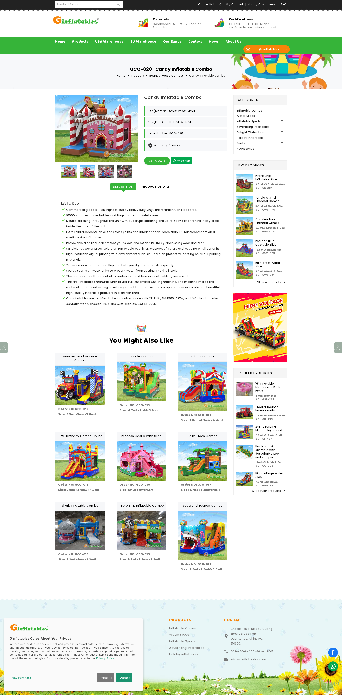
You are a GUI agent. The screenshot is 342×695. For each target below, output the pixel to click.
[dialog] (73, 654)
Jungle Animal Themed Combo (267, 199)
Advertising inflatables (253, 127)
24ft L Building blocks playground (268, 428)
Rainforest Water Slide (267, 264)
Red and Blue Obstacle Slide (265, 243)
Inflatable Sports (249, 121)
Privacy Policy (105, 658)
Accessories (245, 149)
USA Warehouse (109, 41)
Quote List (206, 4)
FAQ (284, 4)
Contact (195, 41)
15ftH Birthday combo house (80, 436)
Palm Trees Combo (203, 436)
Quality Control (231, 4)
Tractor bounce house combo (266, 408)
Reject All (106, 677)
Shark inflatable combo (79, 505)
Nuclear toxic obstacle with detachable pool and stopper (267, 451)
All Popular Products (269, 490)
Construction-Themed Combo (267, 221)
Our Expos (172, 41)
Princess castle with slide (141, 436)
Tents (241, 143)
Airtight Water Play (250, 132)
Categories (247, 100)
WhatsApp (183, 160)
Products (80, 41)
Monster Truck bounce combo (80, 358)
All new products (272, 282)
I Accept (124, 677)
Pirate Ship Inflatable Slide (266, 177)
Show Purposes (20, 677)
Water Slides (246, 116)
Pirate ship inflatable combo (141, 505)
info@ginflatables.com (248, 659)
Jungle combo (141, 356)
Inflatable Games (249, 111)
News (214, 41)
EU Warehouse (143, 41)
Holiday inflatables (250, 138)
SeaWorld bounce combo (202, 505)
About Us (234, 41)
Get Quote (157, 161)
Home (60, 41)
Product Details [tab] (156, 187)
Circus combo (202, 356)
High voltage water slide (269, 475)
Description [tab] (123, 187)
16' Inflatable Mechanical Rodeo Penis (268, 387)
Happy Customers (262, 4)
